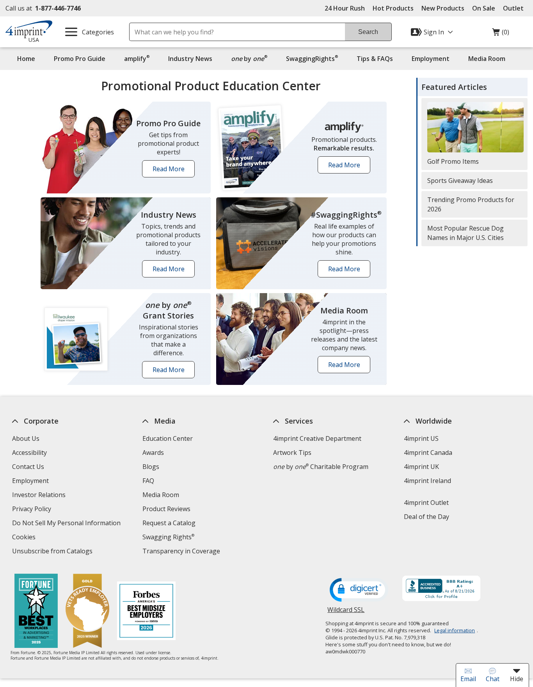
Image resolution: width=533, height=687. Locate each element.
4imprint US (420, 438)
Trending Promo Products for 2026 (470, 204)
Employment (430, 58)
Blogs (150, 466)
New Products (442, 8)
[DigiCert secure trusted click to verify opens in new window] (359, 590)
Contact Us (28, 466)
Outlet (515, 8)
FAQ (148, 480)
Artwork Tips (292, 452)
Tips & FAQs (375, 58)
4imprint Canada (427, 452)
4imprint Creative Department (317, 438)
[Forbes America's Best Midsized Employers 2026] (146, 611)
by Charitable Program (320, 466)
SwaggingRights (312, 58)
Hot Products (393, 8)
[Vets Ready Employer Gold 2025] (87, 612)
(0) (500, 34)
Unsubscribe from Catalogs (53, 552)
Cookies (24, 538)
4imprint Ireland (427, 480)
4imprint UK (421, 466)
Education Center (167, 438)
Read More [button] (171, 171)
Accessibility (29, 452)
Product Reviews (166, 509)
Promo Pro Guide (79, 58)
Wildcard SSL (345, 612)
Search (368, 32)
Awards (153, 452)
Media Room (486, 58)
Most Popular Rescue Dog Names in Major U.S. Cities (465, 233)
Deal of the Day (426, 516)
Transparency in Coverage (182, 552)
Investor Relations (39, 495)
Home (26, 58)
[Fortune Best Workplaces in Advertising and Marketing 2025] (36, 612)
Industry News (190, 58)
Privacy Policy (32, 510)
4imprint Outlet (425, 502)
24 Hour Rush (345, 8)
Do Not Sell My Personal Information (67, 524)
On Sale (483, 8)
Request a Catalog (168, 523)
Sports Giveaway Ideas (460, 180)
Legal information (454, 630)
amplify (136, 58)
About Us (25, 438)
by (251, 58)
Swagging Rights (168, 537)
